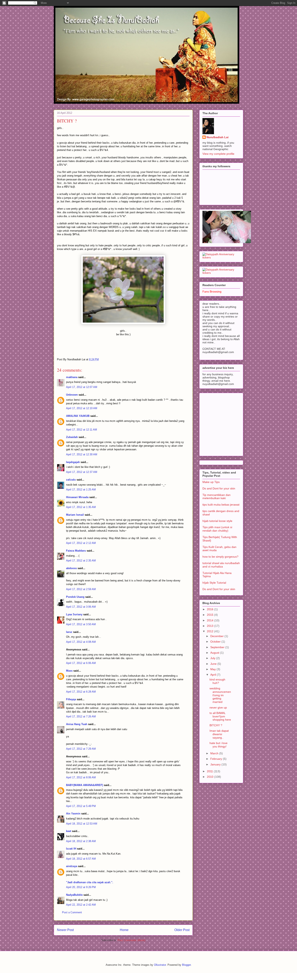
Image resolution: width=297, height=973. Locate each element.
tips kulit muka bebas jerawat (220, 504)
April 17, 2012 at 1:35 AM (81, 507)
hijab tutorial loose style (217, 521)
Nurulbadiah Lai (217, 137)
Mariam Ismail (75, 514)
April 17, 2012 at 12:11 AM (81, 429)
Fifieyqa (71, 699)
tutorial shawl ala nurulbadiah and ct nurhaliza (221, 564)
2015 (210, 614)
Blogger (186, 964)
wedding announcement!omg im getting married (220, 695)
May (213, 669)
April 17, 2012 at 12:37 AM (81, 471)
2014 (210, 620)
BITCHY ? (216, 725)
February (216, 758)
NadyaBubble (74, 894)
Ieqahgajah (73, 462)
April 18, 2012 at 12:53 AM (81, 823)
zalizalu (71, 479)
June (213, 663)
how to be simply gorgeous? (220, 556)
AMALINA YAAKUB (78, 415)
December (217, 636)
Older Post (182, 930)
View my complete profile (218, 153)
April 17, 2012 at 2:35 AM (81, 560)
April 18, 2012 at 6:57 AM (81, 858)
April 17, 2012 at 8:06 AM (81, 777)
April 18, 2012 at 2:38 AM (81, 841)
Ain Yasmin (73, 813)
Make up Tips (211, 482)
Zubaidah (72, 437)
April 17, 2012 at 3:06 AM (81, 606)
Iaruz (69, 631)
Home (124, 930)
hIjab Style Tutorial (214, 582)
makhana (71, 377)
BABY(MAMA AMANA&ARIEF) (84, 785)
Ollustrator (160, 964)
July (213, 658)
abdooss (71, 568)
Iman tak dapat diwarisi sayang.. (219, 734)
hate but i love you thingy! (218, 744)
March (214, 753)
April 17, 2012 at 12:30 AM (81, 454)
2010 (210, 776)
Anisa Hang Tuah (76, 724)
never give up (218, 707)
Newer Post (65, 930)
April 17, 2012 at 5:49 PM (81, 806)
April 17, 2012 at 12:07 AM (81, 387)
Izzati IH (71, 848)
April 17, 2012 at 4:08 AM (81, 641)
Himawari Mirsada (77, 497)
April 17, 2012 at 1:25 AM (81, 489)
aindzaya (71, 866)
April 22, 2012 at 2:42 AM (81, 904)
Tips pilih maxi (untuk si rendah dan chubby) (217, 529)
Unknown (72, 394)
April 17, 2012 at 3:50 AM (81, 624)
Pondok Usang (75, 596)
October (215, 641)
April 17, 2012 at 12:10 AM (81, 408)
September (217, 647)
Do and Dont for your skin (218, 488)
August (215, 652)
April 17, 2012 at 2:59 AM (81, 589)
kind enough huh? (217, 681)
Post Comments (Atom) (131, 940)
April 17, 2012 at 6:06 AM (81, 663)
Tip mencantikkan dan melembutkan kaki (216, 496)
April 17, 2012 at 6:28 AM (81, 691)
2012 (210, 631)
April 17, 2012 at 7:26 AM (81, 716)
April (213, 674)
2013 (210, 625)
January (215, 764)
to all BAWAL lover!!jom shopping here (220, 716)
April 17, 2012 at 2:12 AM (81, 543)
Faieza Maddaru (76, 550)
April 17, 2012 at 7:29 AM (81, 748)
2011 (210, 771)
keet (68, 831)
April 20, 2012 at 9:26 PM (81, 887)
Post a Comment (72, 912)
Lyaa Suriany (74, 614)
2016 (210, 609)
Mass (69, 670)
